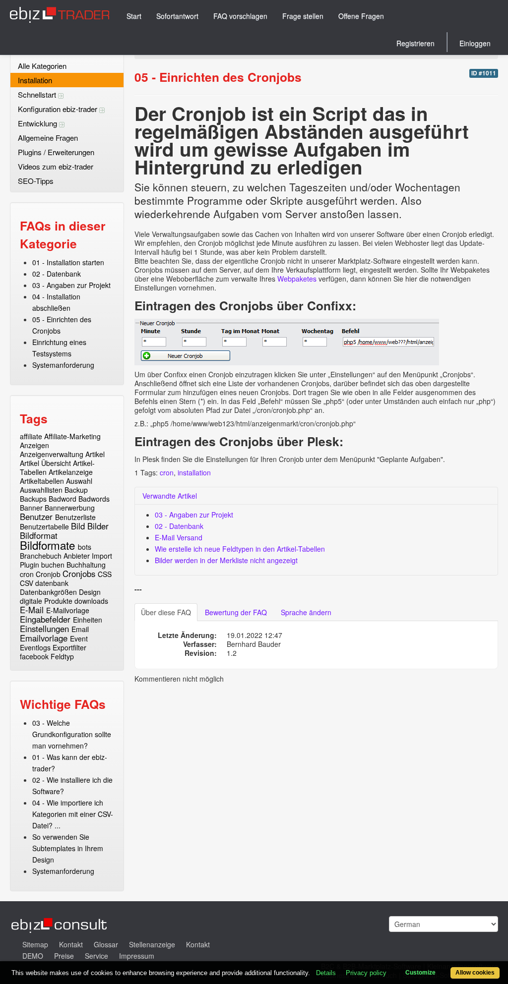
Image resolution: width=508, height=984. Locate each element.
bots (84, 547)
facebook (34, 656)
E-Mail (32, 610)
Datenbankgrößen (48, 592)
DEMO (32, 956)
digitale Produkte (46, 601)
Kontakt (71, 944)
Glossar (106, 944)
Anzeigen (34, 445)
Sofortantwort (177, 16)
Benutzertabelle (44, 526)
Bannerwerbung (70, 508)
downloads (91, 601)
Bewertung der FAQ (236, 612)
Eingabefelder (45, 619)
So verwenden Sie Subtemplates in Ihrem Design (67, 848)
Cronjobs (79, 573)
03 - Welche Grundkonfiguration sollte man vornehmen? (71, 734)
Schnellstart (38, 94)
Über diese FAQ (166, 612)
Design (90, 592)
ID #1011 (483, 73)
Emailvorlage (43, 638)
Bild (78, 526)
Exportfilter (69, 647)
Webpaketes (297, 279)
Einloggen (475, 43)
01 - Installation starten (68, 262)
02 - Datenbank (56, 274)
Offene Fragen (361, 16)
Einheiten (87, 620)
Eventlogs (35, 647)
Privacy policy (366, 973)
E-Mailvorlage (67, 610)
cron (27, 574)
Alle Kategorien (42, 65)
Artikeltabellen (42, 481)
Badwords (94, 499)
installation (194, 472)
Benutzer (36, 516)
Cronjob (48, 574)
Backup (76, 490)
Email (80, 629)
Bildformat (39, 535)
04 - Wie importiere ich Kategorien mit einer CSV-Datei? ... (72, 814)
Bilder (98, 526)
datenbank (51, 583)
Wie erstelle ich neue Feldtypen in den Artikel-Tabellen (240, 549)
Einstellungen (44, 629)
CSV (26, 583)
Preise (64, 956)
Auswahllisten (41, 490)
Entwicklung (38, 123)
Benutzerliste (75, 517)
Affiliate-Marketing (72, 436)
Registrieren (415, 43)
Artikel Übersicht (45, 463)
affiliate (31, 436)
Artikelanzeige (71, 472)
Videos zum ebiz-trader (55, 166)
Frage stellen (302, 16)
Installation (35, 80)
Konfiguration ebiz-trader (58, 109)
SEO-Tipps (36, 180)
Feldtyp (62, 656)
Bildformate (47, 545)
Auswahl (79, 481)
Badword (62, 499)
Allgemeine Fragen (48, 137)
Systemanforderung (63, 365)
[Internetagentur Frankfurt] (59, 924)
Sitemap (35, 944)
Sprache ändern (306, 612)
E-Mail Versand (178, 537)
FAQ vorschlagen (240, 16)
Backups (33, 499)
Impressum (136, 956)
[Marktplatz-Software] (59, 14)
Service (96, 956)
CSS (105, 574)
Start (134, 16)
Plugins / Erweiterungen (56, 152)
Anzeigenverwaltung (51, 454)
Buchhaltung (86, 565)
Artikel (95, 454)
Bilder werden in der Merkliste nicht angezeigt (226, 560)
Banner (31, 508)
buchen (52, 565)
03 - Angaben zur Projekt (71, 285)
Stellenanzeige (152, 944)
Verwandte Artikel (169, 496)
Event (79, 638)
